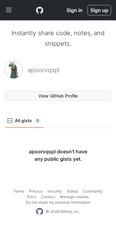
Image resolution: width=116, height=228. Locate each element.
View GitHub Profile (58, 95)
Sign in (75, 10)
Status (72, 191)
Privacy (35, 191)
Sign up (99, 10)
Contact (48, 196)
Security (54, 191)
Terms (19, 191)
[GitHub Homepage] (39, 212)
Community (93, 191)
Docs (31, 196)
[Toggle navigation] (8, 10)
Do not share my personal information (58, 202)
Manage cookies (74, 196)
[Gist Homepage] (39, 10)
